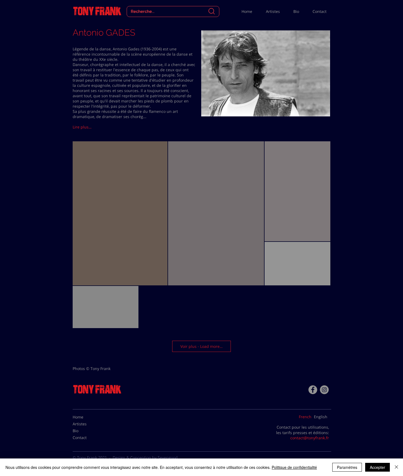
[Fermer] (396, 467)
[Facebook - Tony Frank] (312, 389)
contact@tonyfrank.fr (309, 437)
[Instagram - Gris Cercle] (324, 389)
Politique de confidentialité (294, 467)
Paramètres (347, 467)
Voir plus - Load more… (201, 346)
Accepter (377, 467)
